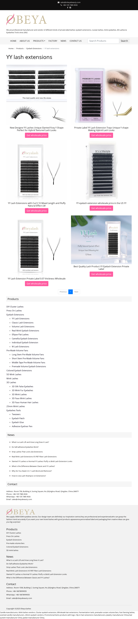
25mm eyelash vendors (34, 615)
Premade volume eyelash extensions (29, 366)
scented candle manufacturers (12, 615)
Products (20, 48)
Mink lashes (12, 378)
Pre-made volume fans (17, 350)
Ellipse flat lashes (20, 334)
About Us (25, 40)
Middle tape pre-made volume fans (28, 362)
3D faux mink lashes (22, 398)
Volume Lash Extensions (23, 326)
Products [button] (38, 40)
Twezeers (16, 414)
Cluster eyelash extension (46, 612)
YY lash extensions (20, 318)
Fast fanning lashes (126, 612)
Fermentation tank (86, 612)
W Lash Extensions (20, 346)
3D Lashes (11, 382)
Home (13, 40)
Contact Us (76, 40)
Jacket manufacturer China (33, 617)
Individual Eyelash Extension (25, 342)
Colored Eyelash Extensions (19, 370)
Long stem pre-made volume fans (28, 354)
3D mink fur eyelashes (22, 390)
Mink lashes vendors (27, 612)
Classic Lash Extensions (22, 322)
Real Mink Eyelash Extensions (25, 330)
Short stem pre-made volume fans (28, 358)
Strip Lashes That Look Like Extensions (27, 451)
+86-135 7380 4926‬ (70, 5)
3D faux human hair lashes (25, 402)
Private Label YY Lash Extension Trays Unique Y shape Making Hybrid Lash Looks (101, 129)
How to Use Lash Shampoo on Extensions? (29, 476)
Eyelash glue (18, 422)
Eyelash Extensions (34, 48)
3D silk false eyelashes (22, 386)
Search (124, 40)
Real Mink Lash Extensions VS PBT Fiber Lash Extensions (34, 456)
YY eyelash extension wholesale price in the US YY (101, 203)
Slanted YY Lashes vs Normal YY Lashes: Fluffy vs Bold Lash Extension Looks (42, 461)
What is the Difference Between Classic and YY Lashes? (33, 466)
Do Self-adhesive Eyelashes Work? (25, 447)
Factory (53, 40)
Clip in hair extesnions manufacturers (91, 615)
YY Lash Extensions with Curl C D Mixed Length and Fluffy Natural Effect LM (36, 204)
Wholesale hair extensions (67, 612)
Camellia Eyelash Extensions (25, 338)
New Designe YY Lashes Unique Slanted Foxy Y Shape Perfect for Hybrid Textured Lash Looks (36, 129)
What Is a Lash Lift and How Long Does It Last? (30, 442)
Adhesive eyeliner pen (22, 426)
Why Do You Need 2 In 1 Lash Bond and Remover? (32, 471)
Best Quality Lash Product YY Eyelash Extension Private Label (101, 267)
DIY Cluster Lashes (14, 306)
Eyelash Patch (18, 418)
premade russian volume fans (106, 612)
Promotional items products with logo (59, 615)
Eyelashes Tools (13, 410)
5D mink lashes (13, 374)
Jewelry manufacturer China (117, 615)
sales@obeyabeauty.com (70, 2)
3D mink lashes (19, 394)
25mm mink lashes (15, 406)
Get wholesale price (37, 135)
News (63, 40)
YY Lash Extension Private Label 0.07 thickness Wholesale (36, 278)
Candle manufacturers (9, 612)
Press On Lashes (14, 310)
